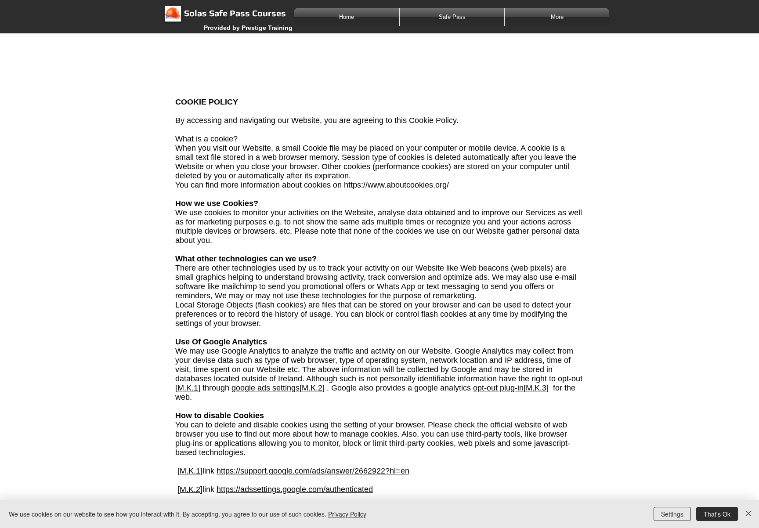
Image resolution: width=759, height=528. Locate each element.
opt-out (570, 378)
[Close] (748, 514)
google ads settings (265, 387)
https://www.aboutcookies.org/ (396, 185)
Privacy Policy (347, 514)
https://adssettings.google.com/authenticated (295, 489)
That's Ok (717, 514)
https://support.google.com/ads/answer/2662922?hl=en (313, 471)
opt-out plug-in (498, 387)
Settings (672, 514)
